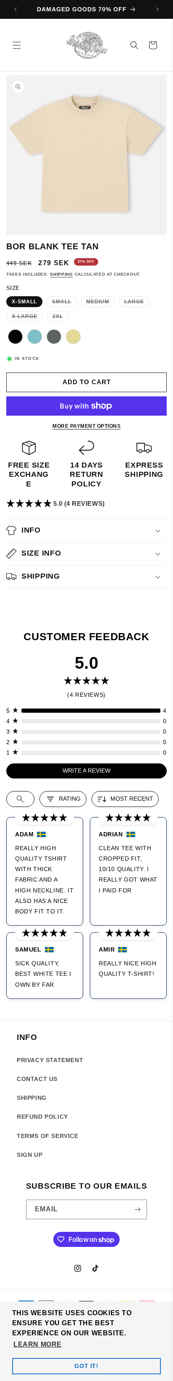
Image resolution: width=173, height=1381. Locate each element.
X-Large (27, 317)
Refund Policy (42, 1116)
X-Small (24, 302)
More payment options (86, 426)
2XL (60, 317)
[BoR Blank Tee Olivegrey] (54, 338)
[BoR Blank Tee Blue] (35, 338)
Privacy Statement (50, 1060)
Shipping (61, 274)
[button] (17, 45)
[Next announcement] (157, 9)
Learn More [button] (37, 1344)
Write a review (86, 770)
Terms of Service (48, 1136)
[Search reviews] (20, 799)
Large (136, 302)
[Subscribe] (137, 1209)
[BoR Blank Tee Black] (15, 338)
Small (64, 302)
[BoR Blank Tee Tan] (73, 338)
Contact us (37, 1079)
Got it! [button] (86, 1366)
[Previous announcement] (15, 9)
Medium (100, 302)
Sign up (29, 1154)
